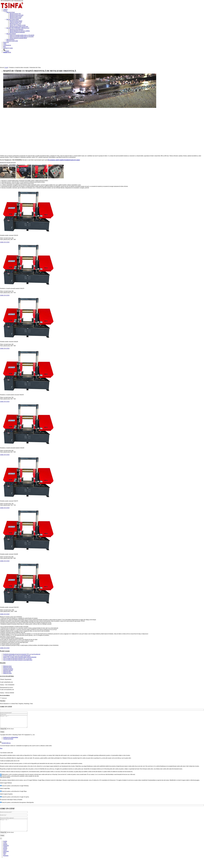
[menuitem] (103, 9)
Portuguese (6, 845)
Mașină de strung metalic (12, 19)
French (5, 849)
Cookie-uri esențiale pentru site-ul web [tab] (9, 760)
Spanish (5, 844)
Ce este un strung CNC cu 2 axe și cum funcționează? (16, 655)
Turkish (5, 847)
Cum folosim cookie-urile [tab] (6, 752)
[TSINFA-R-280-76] (12, 9)
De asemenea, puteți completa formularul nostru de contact (64, 160)
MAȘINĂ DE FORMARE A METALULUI (17, 28)
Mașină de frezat (10, 12)
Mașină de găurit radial (12, 41)
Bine (1, 748)
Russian (5, 848)
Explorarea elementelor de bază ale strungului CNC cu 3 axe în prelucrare (21, 654)
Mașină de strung (7, 667)
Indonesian (6, 851)
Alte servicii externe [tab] (5, 777)
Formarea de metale (8, 669)
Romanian (5, 855)
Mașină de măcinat (11, 33)
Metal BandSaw (10, 39)
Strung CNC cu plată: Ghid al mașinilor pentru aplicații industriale (19, 657)
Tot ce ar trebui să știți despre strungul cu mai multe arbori (17, 660)
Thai (4, 854)
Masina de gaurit (7, 673)
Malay (4, 852)
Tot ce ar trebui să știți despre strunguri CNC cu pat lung (17, 658)
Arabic (5, 842)
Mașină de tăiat (7, 671)
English (5, 841)
